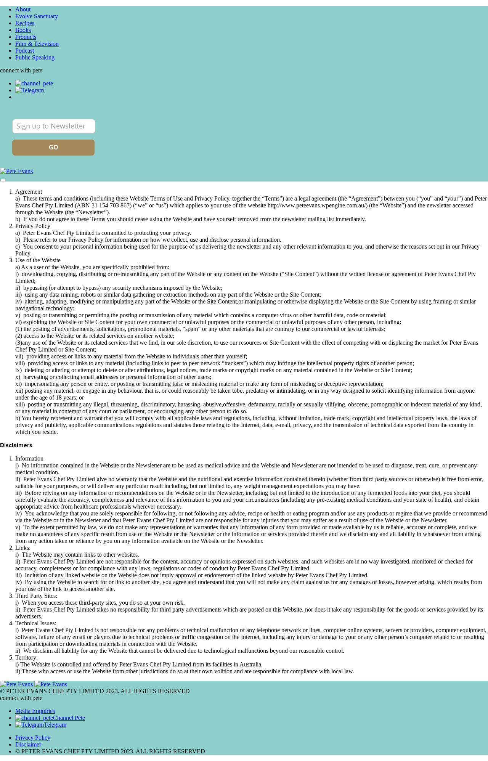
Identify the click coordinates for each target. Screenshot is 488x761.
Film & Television (37, 43)
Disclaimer (28, 744)
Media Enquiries (35, 711)
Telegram (55, 724)
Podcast (24, 50)
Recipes (24, 23)
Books (23, 30)
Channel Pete (69, 717)
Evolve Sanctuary (36, 16)
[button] (3, 180)
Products (25, 37)
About (22, 9)
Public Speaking (35, 57)
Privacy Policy (32, 737)
